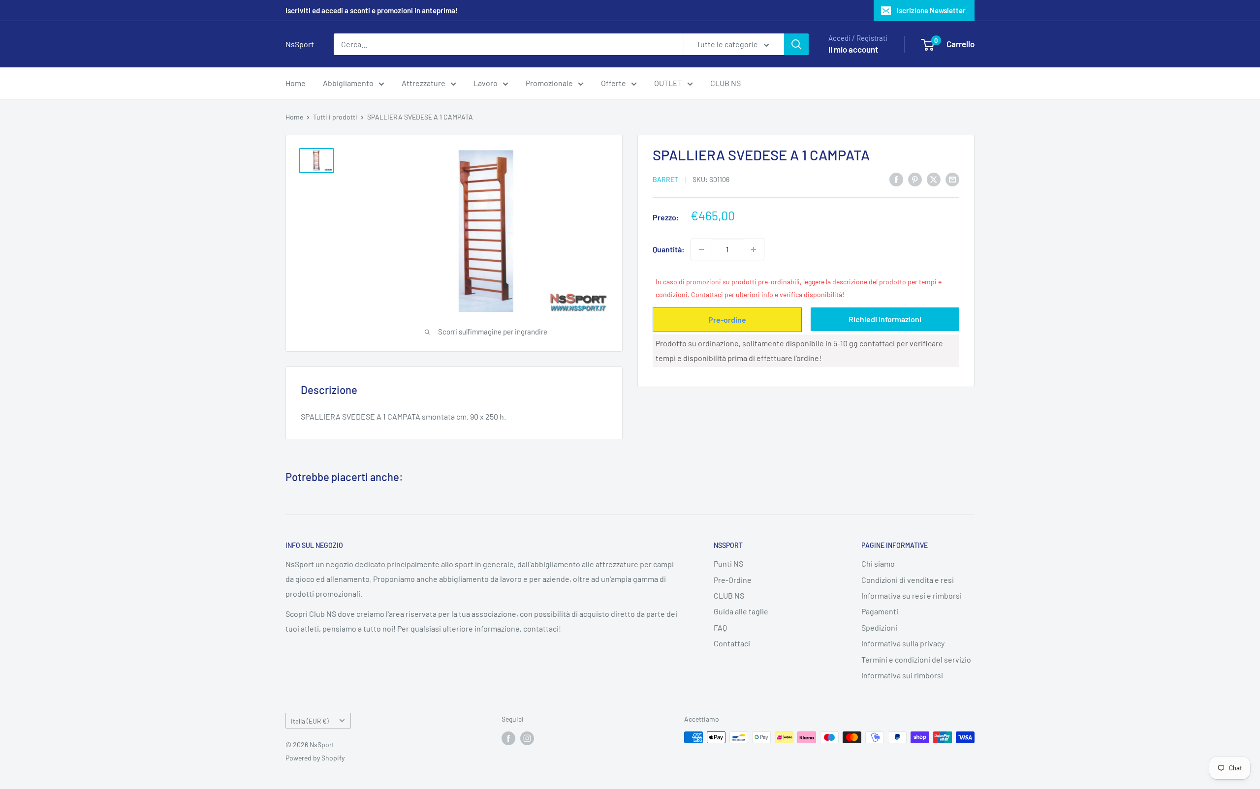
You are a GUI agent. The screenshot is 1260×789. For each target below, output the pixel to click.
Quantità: (669, 249)
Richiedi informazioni (885, 319)
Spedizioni (879, 627)
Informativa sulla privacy (903, 643)
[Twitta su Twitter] (934, 178)
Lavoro (485, 83)
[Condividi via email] (952, 178)
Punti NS (728, 563)
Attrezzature (423, 83)
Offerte (613, 83)
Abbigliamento (348, 83)
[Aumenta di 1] (753, 249)
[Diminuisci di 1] (701, 249)
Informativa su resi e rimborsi (911, 595)
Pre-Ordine (733, 579)
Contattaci (732, 643)
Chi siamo (878, 563)
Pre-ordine (727, 319)
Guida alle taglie (741, 611)
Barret (665, 179)
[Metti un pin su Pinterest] (915, 178)
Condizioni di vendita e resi (907, 579)
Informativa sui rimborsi (902, 675)
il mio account (853, 49)
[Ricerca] (796, 44)
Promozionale (549, 83)
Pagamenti (879, 611)
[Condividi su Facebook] (896, 178)
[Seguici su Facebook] (508, 738)
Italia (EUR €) (310, 721)
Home (295, 83)
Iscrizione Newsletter (931, 10)
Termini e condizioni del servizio (916, 659)
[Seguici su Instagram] (527, 738)
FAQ (720, 627)
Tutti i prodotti (335, 117)
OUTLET (668, 83)
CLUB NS (725, 83)
